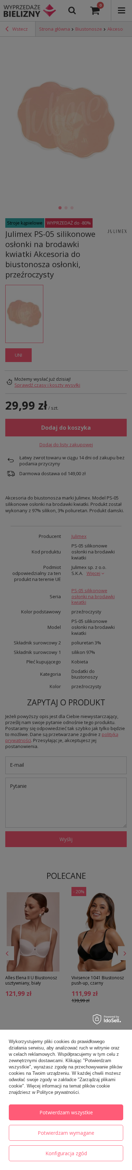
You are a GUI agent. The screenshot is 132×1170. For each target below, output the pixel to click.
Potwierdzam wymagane (66, 1132)
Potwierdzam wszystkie (66, 1112)
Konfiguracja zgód (66, 1153)
